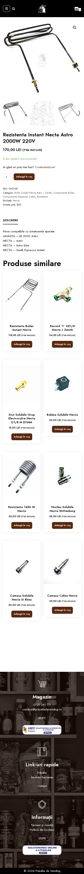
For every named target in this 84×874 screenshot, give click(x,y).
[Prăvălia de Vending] (42, 8)
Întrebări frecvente (42, 777)
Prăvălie (42, 773)
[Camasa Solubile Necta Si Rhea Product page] (21, 565)
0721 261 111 (42, 705)
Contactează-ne (44, 167)
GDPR (42, 838)
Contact (42, 786)
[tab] (10, 220)
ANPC (42, 718)
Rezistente (42, 196)
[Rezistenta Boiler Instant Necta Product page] (21, 295)
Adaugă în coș (24, 176)
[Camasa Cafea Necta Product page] (62, 565)
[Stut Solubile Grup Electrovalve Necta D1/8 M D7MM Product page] (21, 384)
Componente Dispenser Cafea (19, 196)
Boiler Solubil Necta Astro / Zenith (33, 193)
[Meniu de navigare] (6, 8)
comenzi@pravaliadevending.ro (42, 709)
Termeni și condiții (42, 825)
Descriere (10, 220)
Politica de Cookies (42, 830)
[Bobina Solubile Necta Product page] (62, 384)
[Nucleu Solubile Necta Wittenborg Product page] (62, 476)
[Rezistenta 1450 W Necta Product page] (21, 476)
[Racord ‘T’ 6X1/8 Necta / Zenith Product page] (62, 295)
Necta (16, 200)
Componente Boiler (63, 193)
